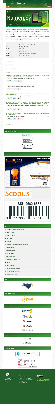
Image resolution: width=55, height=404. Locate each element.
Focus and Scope (11, 235)
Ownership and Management (13, 271)
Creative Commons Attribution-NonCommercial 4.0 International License (43, 380)
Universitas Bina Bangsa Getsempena (27, 53)
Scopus (21, 57)
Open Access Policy (10, 256)
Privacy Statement (10, 250)
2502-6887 (21, 50)
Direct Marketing (10, 265)
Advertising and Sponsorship (13, 268)
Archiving (9, 262)
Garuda (27, 55)
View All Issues (9, 124)
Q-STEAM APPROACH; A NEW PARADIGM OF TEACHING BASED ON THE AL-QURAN (24, 84)
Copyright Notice (10, 253)
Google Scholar (27, 57)
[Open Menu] (4, 1)
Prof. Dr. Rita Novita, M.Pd (25, 51)
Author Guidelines (11, 232)
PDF (10, 80)
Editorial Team (10, 238)
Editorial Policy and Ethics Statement (15, 229)
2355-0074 (21, 48)
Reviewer (9, 241)
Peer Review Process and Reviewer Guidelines (17, 244)
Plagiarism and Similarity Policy (14, 259)
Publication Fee (10, 247)
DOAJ (23, 55)
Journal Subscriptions (12, 274)
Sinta (20, 55)
